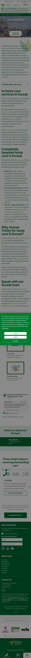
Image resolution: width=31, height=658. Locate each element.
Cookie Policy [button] (20, 324)
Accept (15, 333)
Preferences (15, 341)
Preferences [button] (5, 328)
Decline (15, 337)
